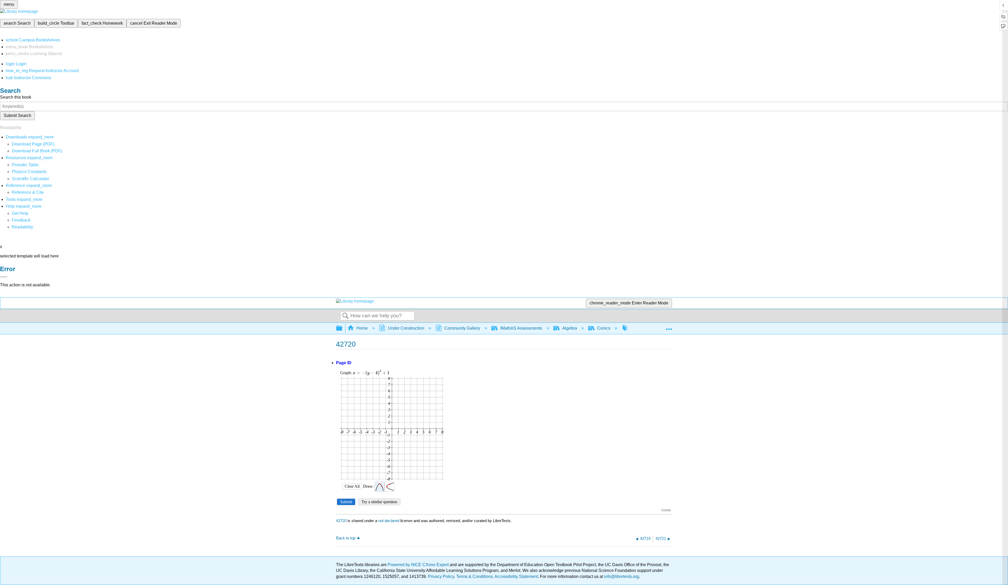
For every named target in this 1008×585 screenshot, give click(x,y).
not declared (389, 520)
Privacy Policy (441, 576)
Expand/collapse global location (669, 327)
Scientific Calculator (30, 178)
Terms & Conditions (474, 576)
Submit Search (17, 115)
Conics (603, 328)
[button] (21, 220)
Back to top (345, 538)
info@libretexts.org (621, 576)
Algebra (569, 328)
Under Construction (406, 328)
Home (362, 328)
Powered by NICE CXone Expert (419, 564)
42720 (341, 520)
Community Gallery (462, 328)
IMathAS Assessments (521, 328)
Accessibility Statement (516, 576)
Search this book (15, 97)
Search (345, 316)
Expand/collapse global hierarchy (342, 328)
